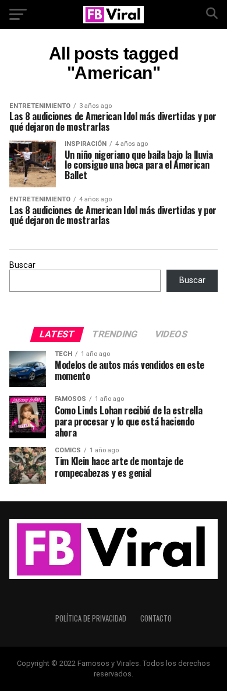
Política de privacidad (90, 618)
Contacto (156, 618)
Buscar (22, 265)
